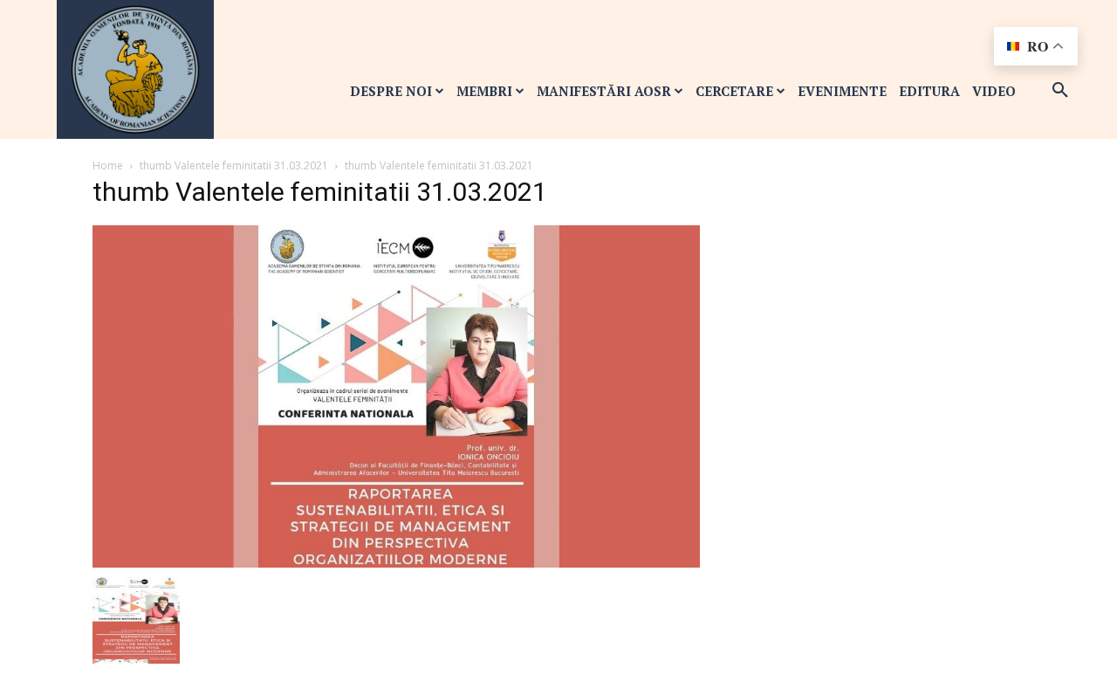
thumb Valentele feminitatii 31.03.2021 (234, 165)
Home (108, 165)
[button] (1060, 90)
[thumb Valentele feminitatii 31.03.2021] (396, 395)
